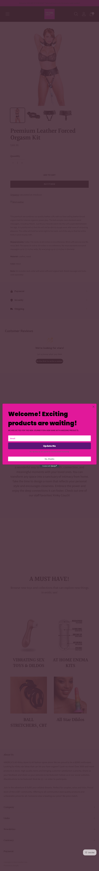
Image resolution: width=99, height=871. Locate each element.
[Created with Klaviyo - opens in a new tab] (49, 466)
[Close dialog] (93, 407)
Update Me (49, 446)
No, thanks (49, 458)
